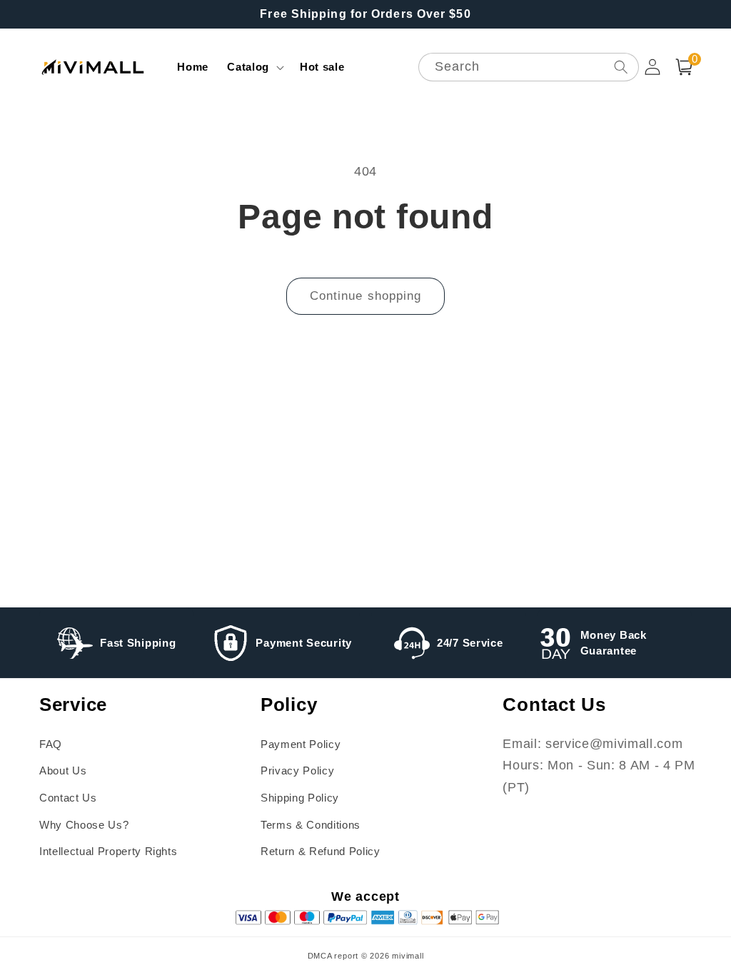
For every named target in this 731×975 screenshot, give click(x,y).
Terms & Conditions (311, 825)
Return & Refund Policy (320, 851)
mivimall (407, 955)
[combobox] (528, 67)
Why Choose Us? (83, 825)
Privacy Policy (297, 770)
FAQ (50, 744)
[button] (254, 67)
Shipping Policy (300, 798)
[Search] (620, 67)
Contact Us (68, 798)
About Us (62, 770)
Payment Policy (301, 744)
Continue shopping (366, 295)
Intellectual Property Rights (108, 851)
